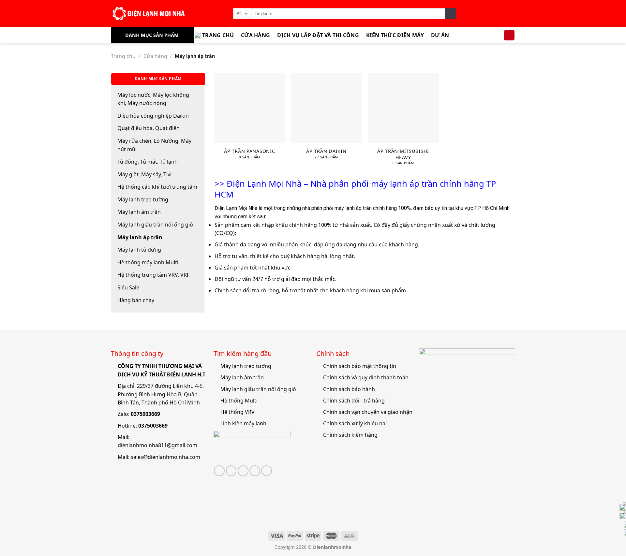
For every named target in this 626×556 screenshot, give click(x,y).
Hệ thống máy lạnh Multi (147, 262)
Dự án (440, 35)
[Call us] (254, 470)
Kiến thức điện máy (395, 35)
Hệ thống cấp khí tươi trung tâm (157, 186)
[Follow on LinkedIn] (266, 470)
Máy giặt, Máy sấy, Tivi (144, 174)
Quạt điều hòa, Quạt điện (148, 128)
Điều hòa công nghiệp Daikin (153, 115)
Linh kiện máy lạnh (243, 423)
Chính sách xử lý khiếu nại (355, 423)
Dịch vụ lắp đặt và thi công (318, 35)
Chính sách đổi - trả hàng (354, 400)
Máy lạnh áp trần (139, 237)
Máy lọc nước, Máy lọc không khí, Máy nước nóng (153, 99)
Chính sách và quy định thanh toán (366, 377)
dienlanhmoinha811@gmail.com (157, 445)
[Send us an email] (243, 470)
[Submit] (450, 13)
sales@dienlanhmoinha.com (165, 457)
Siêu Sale (128, 287)
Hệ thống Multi (239, 400)
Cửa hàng (255, 35)
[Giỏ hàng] (509, 35)
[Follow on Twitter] (231, 470)
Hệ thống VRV (237, 412)
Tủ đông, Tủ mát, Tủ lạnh (147, 161)
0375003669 (145, 413)
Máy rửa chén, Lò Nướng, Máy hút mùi (154, 145)
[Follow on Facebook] (219, 470)
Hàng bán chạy (135, 300)
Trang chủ (218, 35)
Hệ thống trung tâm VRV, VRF (153, 274)
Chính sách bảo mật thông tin (359, 366)
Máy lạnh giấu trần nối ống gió (155, 224)
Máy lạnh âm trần (139, 211)
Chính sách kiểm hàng (350, 434)
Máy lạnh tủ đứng (139, 249)
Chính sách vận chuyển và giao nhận (367, 412)
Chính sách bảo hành (349, 389)
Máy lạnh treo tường (142, 199)
